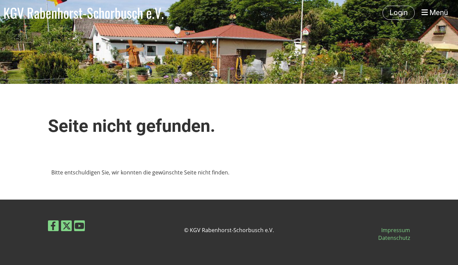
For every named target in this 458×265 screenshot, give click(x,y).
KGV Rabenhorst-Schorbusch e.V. (83, 12)
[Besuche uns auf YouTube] (79, 227)
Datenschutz (394, 238)
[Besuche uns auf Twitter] (66, 227)
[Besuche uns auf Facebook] (53, 227)
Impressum (395, 230)
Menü (438, 12)
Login (399, 12)
